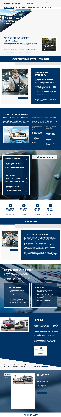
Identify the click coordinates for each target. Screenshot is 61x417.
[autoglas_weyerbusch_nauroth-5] (21, 324)
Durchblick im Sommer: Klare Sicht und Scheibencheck (49, 47)
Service (39, 342)
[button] (20, 7)
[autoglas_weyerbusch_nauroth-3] (8, 324)
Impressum (27, 415)
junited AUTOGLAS (50, 334)
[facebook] (38, 389)
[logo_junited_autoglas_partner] (29, 3)
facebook (40, 389)
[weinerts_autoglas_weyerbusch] (12, 3)
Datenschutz (33, 415)
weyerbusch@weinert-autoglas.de (42, 381)
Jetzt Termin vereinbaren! (37, 366)
